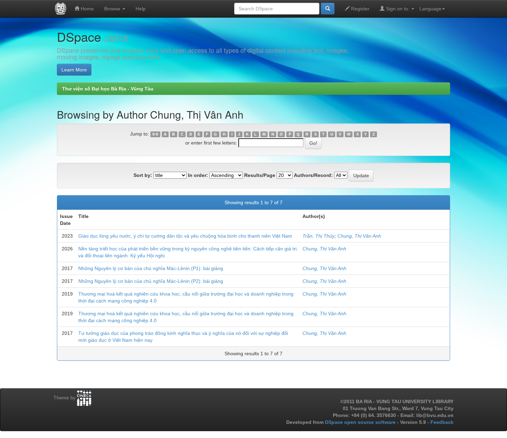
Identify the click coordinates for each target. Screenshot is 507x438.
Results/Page (259, 175)
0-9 (155, 134)
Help (141, 8)
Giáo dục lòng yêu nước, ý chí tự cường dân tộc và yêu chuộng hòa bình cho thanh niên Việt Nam (185, 236)
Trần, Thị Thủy (318, 236)
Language (430, 8)
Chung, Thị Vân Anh (359, 236)
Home (86, 8)
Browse (113, 8)
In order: (198, 175)
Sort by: (142, 175)
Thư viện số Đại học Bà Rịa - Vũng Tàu (107, 88)
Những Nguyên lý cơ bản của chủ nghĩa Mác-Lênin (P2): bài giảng (150, 281)
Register (359, 8)
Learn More (74, 69)
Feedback (442, 422)
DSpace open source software (361, 422)
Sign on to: (398, 8)
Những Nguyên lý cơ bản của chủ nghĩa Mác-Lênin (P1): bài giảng (150, 268)
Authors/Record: (313, 175)
